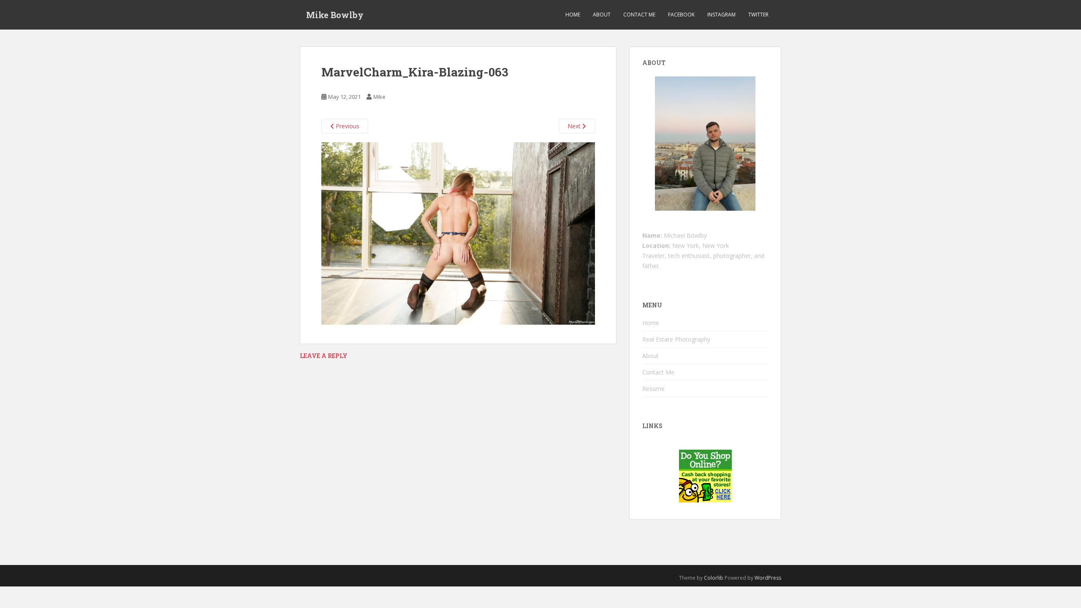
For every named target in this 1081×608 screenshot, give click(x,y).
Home (572, 14)
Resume (653, 389)
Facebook (681, 14)
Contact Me (639, 14)
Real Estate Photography (676, 339)
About (602, 14)
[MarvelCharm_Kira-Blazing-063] (458, 233)
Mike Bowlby (335, 14)
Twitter (758, 14)
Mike (379, 96)
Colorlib (713, 577)
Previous (346, 126)
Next (575, 126)
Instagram (721, 14)
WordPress (768, 577)
